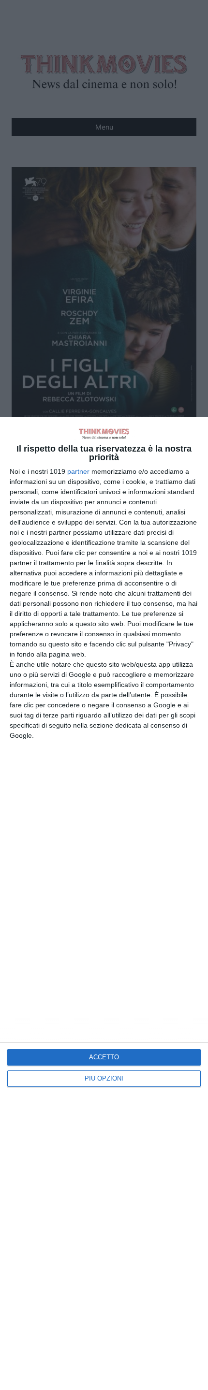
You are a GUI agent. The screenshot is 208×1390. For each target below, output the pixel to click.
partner (78, 471)
